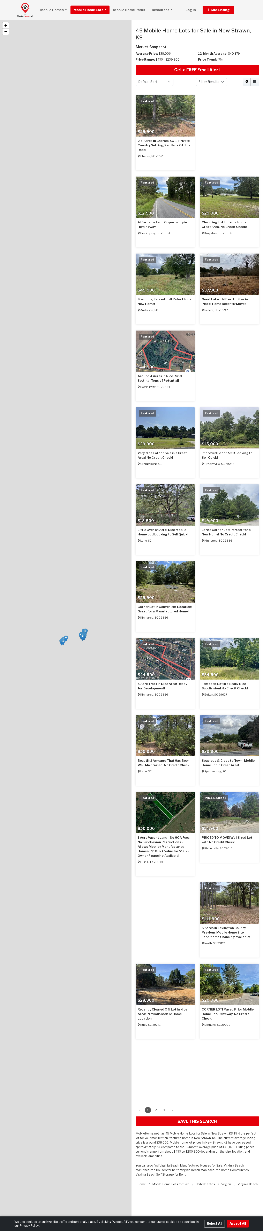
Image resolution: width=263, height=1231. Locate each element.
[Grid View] (255, 75)
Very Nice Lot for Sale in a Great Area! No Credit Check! (162, 448)
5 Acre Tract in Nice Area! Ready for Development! (162, 679)
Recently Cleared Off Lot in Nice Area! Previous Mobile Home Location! (162, 1007)
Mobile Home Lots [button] (89, 10)
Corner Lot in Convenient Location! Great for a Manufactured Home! (165, 602)
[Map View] (247, 75)
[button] (223, 10)
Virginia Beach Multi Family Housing (184, 1158)
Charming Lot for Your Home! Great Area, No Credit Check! (224, 218)
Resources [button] (161, 10)
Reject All (214, 1223)
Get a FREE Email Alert (197, 62)
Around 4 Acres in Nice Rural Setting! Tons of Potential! (160, 371)
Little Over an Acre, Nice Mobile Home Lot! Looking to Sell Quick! (163, 525)
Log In (191, 10)
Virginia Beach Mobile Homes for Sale (185, 1154)
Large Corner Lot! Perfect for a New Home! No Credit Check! (226, 525)
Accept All (238, 1223)
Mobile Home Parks (129, 10)
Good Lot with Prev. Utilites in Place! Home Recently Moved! (225, 295)
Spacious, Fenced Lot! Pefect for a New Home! (164, 295)
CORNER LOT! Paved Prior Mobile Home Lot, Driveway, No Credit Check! (228, 1007)
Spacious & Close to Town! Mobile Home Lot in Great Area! (228, 756)
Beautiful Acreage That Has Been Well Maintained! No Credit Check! (164, 756)
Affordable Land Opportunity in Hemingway (162, 218)
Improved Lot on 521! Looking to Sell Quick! (227, 448)
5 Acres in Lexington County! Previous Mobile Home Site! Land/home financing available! (226, 925)
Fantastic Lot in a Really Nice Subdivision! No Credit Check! (225, 679)
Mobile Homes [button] (52, 10)
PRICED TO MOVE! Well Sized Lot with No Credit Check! (227, 833)
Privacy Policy (29, 1225)
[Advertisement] (197, 1064)
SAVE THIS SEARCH (197, 1114)
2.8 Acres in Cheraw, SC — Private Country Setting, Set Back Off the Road (164, 138)
